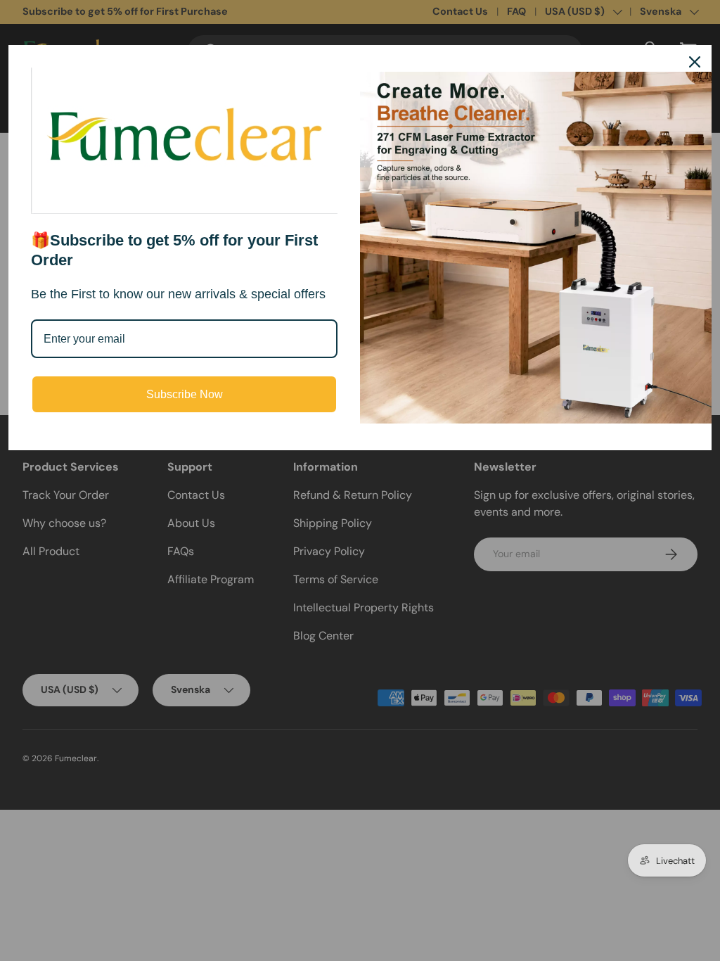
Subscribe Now (184, 394)
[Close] (695, 62)
